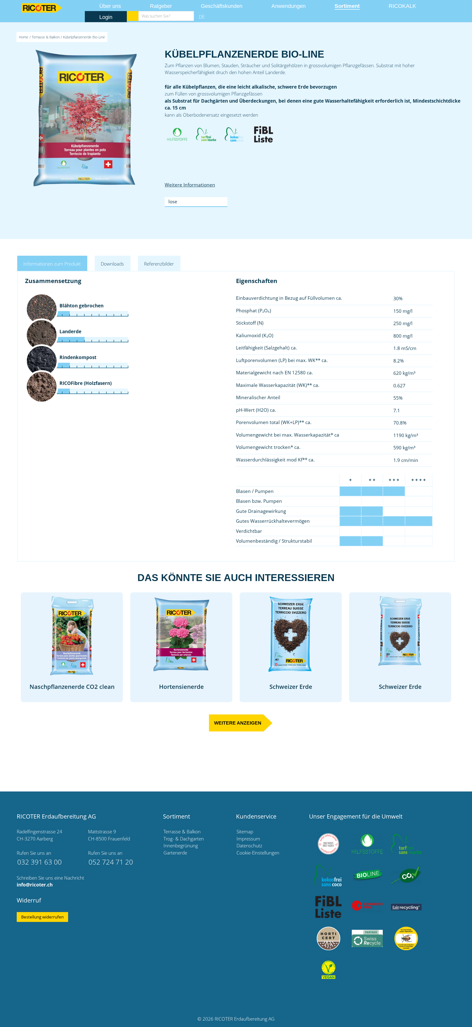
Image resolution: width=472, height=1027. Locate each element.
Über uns (110, 6)
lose (172, 201)
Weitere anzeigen (237, 723)
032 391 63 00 (39, 862)
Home (23, 37)
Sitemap (244, 831)
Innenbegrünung (180, 845)
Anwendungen (288, 6)
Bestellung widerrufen (42, 917)
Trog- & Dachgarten (183, 839)
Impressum (248, 839)
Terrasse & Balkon (46, 37)
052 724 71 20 (110, 862)
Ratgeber (161, 6)
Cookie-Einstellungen (257, 853)
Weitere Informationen (190, 185)
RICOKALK (402, 6)
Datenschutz (249, 845)
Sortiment (347, 6)
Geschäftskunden (221, 6)
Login (105, 17)
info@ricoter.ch (35, 885)
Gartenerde (175, 853)
